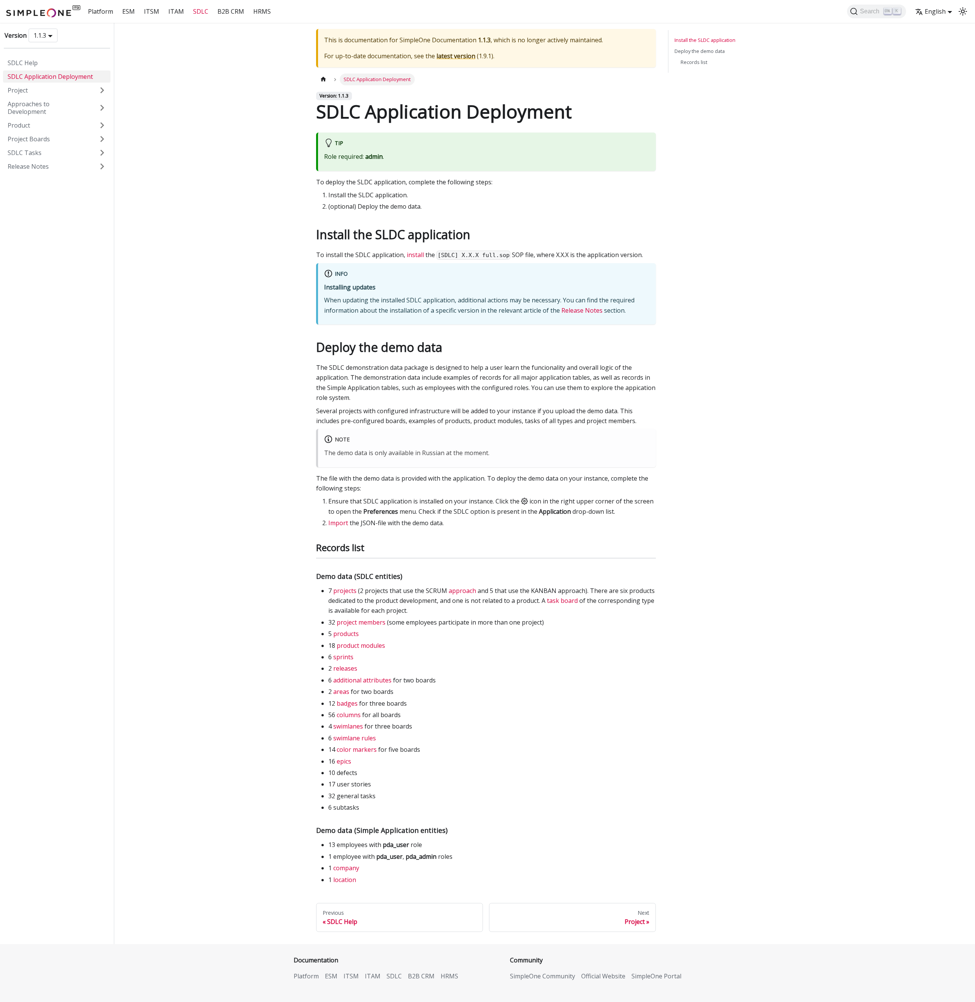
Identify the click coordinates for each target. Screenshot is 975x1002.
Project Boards (29, 139)
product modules (361, 645)
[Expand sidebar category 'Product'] (102, 125)
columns (349, 715)
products (346, 634)
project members (361, 622)
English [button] (935, 11)
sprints (343, 657)
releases (345, 668)
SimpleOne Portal (656, 976)
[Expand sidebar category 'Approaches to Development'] (102, 108)
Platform (100, 11)
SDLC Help (23, 63)
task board (562, 600)
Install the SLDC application (705, 40)
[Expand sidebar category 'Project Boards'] (102, 139)
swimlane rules (354, 738)
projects (344, 590)
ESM (128, 11)
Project (18, 90)
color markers (357, 749)
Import (338, 523)
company (346, 868)
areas (341, 691)
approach (462, 590)
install (415, 255)
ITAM (176, 11)
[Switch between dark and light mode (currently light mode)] (963, 11)
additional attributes (362, 680)
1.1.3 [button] (40, 35)
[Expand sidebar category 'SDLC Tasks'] (102, 153)
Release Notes (28, 166)
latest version (455, 56)
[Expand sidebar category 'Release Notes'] (102, 166)
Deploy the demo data (700, 51)
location (344, 880)
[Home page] (323, 79)
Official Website (603, 976)
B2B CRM (230, 11)
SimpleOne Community (542, 976)
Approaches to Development (29, 108)
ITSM (151, 11)
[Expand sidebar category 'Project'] (102, 90)
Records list (694, 62)
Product (19, 125)
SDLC (200, 11)
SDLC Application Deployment (50, 76)
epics (344, 761)
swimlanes (348, 726)
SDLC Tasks (25, 153)
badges (347, 703)
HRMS (262, 11)
